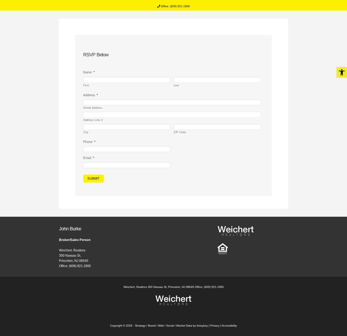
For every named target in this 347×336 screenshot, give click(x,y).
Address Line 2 (93, 119)
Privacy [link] (214, 325)
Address (90, 95)
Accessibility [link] (229, 325)
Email (88, 158)
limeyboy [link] (202, 325)
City (86, 132)
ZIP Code (180, 132)
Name (89, 72)
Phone (89, 142)
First (86, 85)
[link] (342, 72)
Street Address (92, 107)
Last (176, 85)
